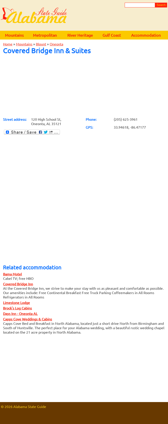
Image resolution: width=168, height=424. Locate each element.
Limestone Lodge (16, 302)
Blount (41, 44)
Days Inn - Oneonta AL (20, 313)
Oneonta (56, 44)
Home (7, 44)
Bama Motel (12, 274)
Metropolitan (45, 35)
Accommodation (146, 35)
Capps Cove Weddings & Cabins (27, 319)
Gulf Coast (112, 35)
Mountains (14, 35)
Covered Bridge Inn (18, 284)
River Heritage (80, 35)
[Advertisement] (84, 85)
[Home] (34, 15)
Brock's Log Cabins (17, 308)
